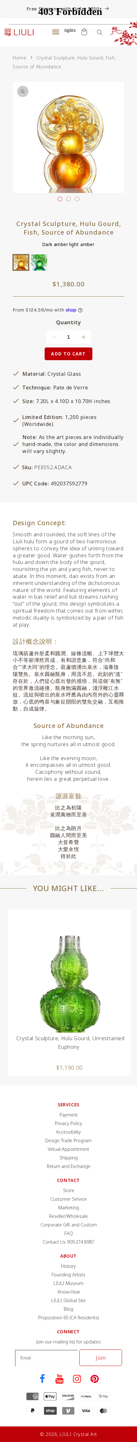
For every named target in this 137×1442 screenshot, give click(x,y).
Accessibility (68, 1132)
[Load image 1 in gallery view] (60, 199)
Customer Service (68, 1199)
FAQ (68, 1233)
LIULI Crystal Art (78, 1434)
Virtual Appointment (68, 1149)
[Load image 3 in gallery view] (77, 199)
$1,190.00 (69, 1067)
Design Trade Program (68, 1140)
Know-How (69, 1292)
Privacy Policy (68, 1123)
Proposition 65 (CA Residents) (68, 1318)
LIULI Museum (68, 1283)
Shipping (69, 1158)
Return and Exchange (68, 1166)
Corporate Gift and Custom (68, 1225)
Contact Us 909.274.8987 (68, 1242)
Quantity (68, 322)
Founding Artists (68, 1275)
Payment (69, 1115)
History (68, 1266)
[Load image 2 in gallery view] (68, 199)
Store (68, 1190)
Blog (68, 1309)
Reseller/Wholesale (68, 1216)
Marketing (68, 1208)
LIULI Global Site (68, 1300)
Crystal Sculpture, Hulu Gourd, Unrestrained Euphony (70, 1042)
